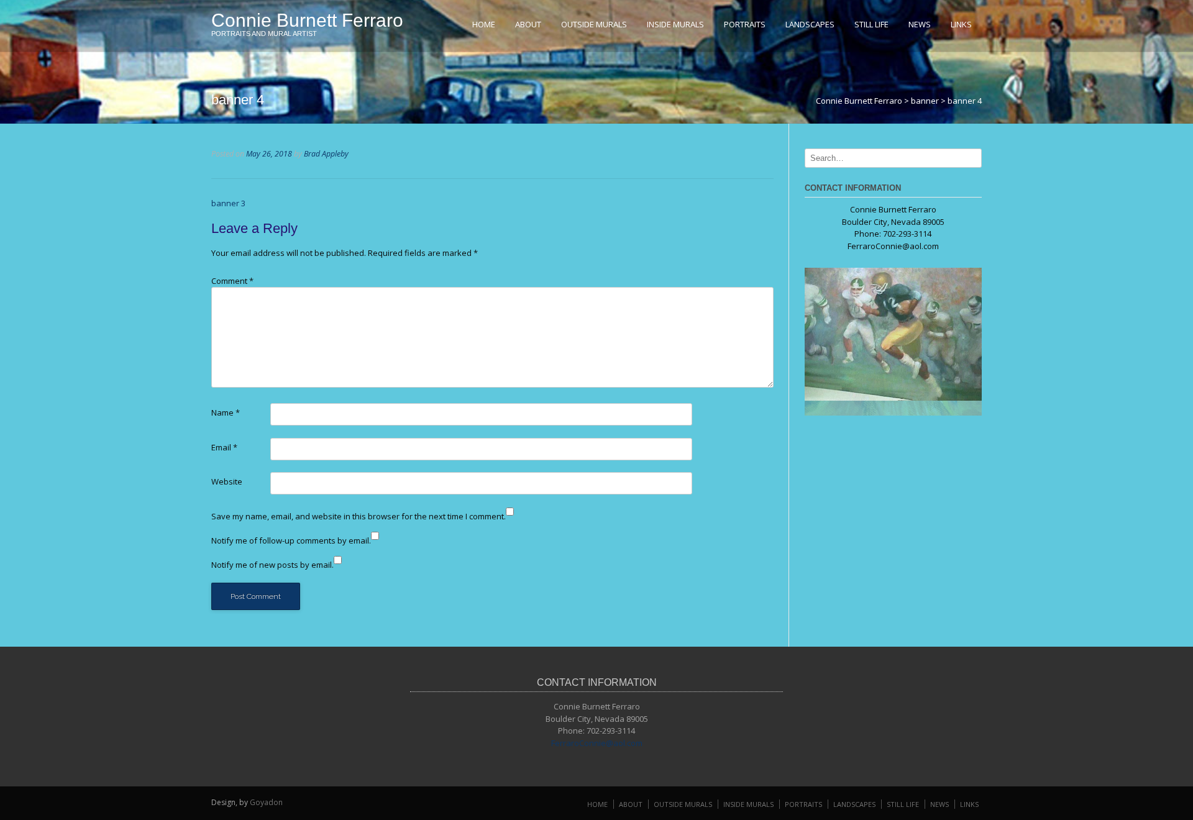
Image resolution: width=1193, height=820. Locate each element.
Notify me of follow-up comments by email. (291, 540)
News (919, 24)
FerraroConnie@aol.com (893, 246)
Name (225, 412)
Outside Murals (594, 24)
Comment (232, 280)
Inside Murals (675, 24)
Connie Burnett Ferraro (307, 20)
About (528, 24)
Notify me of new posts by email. (272, 564)
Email (224, 447)
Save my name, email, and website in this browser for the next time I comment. (358, 516)
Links (961, 24)
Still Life (871, 24)
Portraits (745, 24)
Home (483, 24)
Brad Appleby (326, 153)
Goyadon (266, 802)
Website (226, 481)
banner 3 (228, 203)
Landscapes (809, 24)
